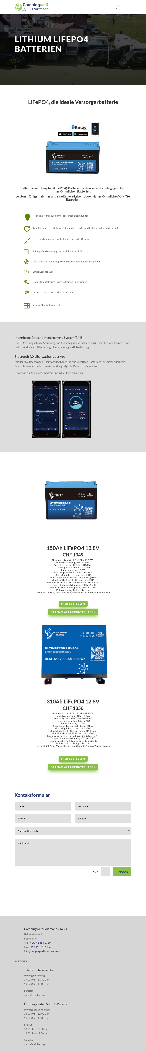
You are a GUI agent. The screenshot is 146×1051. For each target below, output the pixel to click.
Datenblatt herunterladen (73, 612)
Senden (122, 872)
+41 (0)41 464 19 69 (39, 942)
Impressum (21, 960)
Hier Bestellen (73, 603)
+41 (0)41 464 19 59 (40, 946)
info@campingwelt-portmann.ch (42, 951)
